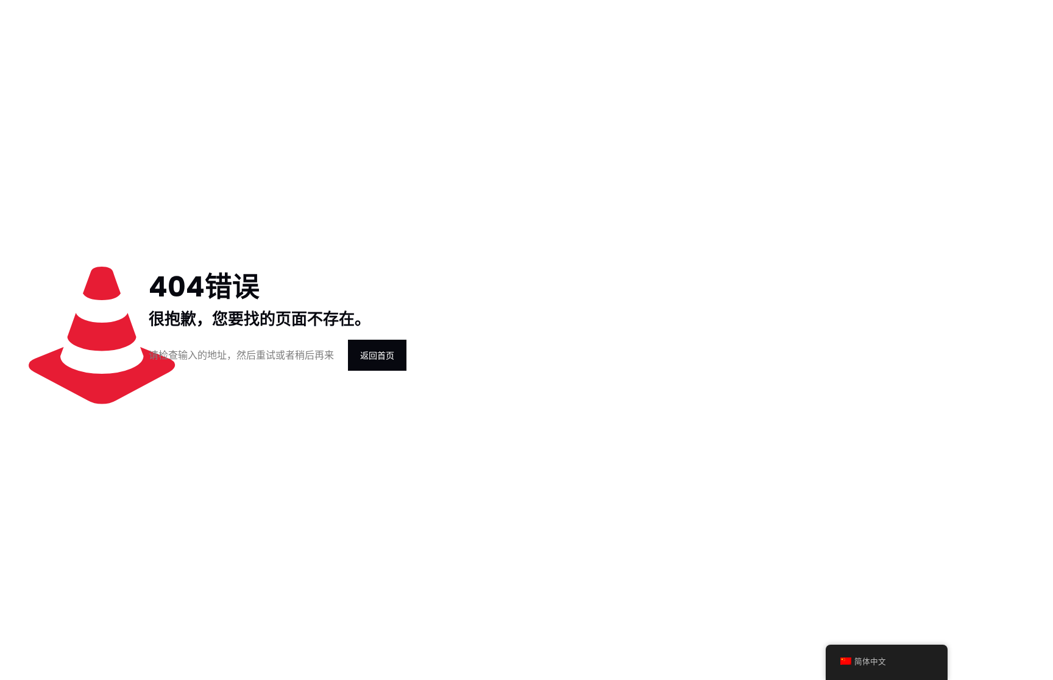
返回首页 (377, 355)
